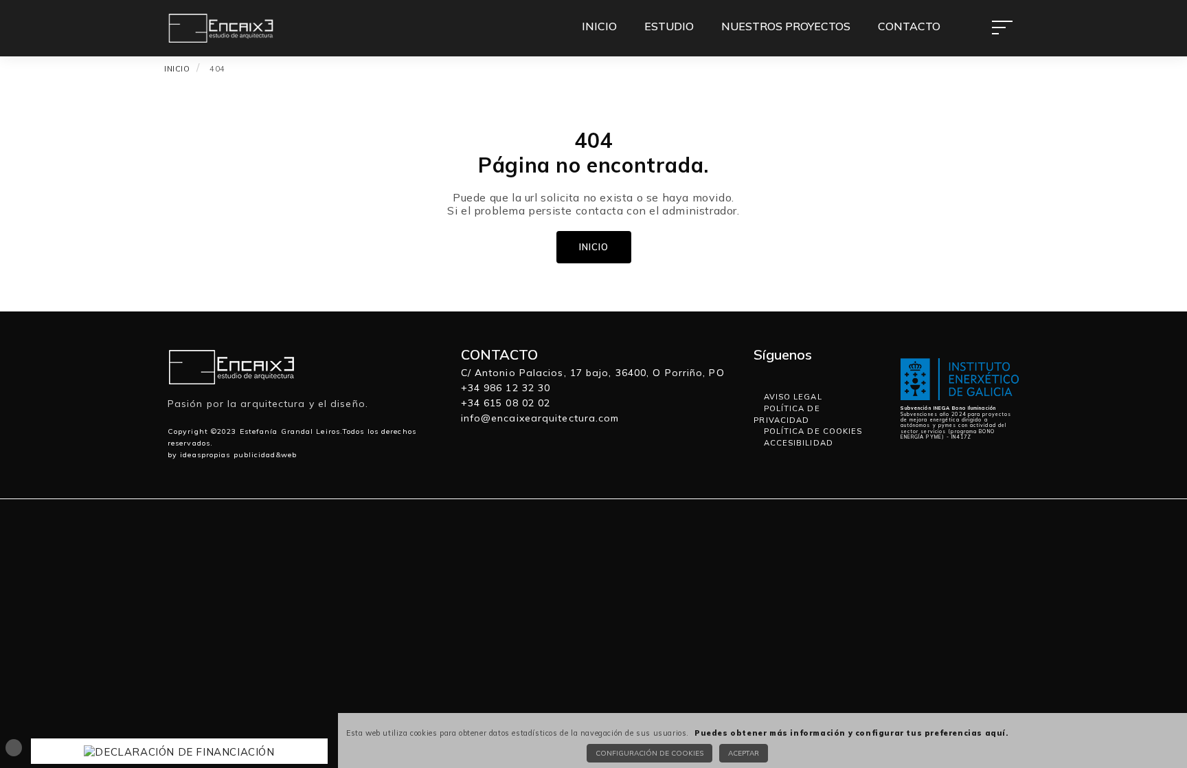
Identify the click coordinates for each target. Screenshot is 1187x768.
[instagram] (782, 372)
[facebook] (772, 372)
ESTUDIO (669, 26)
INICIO (599, 26)
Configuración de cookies (649, 753)
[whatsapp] (759, 372)
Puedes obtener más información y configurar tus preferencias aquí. (851, 733)
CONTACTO (909, 26)
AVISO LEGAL (791, 397)
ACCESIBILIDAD (796, 443)
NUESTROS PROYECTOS (785, 26)
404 (217, 69)
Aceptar (743, 753)
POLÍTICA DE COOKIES (811, 431)
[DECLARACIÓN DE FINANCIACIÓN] (179, 750)
